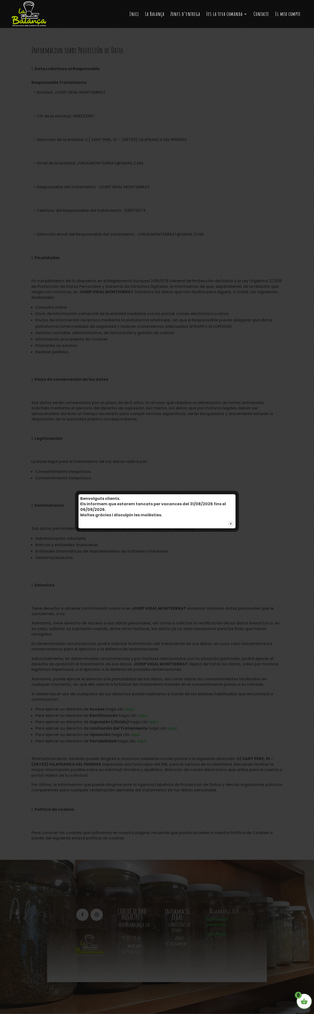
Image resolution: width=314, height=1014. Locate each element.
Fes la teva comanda (224, 14)
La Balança (154, 14)
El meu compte (288, 14)
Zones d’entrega (185, 14)
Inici (134, 14)
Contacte (261, 14)
